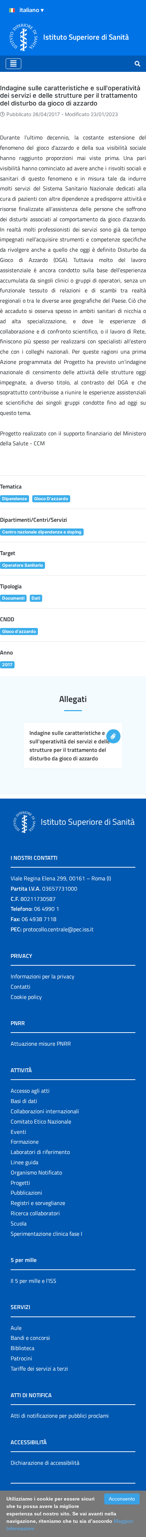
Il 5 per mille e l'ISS (33, 1280)
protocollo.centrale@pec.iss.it (58, 929)
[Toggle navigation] (13, 63)
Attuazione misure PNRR (41, 1043)
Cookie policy (26, 997)
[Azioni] (12, 10)
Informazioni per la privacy (42, 976)
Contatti (20, 986)
